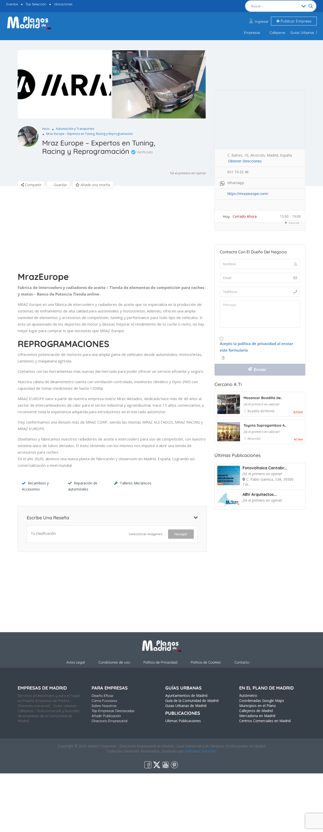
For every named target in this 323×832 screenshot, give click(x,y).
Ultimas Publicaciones (183, 720)
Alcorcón (254, 438)
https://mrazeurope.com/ (247, 193)
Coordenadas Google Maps (261, 700)
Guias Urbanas (302, 32)
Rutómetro (248, 695)
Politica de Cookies (206, 662)
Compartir (32, 184)
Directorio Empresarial (109, 721)
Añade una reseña (94, 184)
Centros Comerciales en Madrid (265, 720)
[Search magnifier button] (310, 6)
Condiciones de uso (114, 662)
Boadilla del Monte (261, 411)
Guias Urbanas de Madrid (185, 705)
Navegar (180, 534)
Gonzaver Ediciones (201, 751)
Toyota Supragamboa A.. (265, 425)
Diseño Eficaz (102, 695)
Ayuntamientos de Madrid (186, 695)
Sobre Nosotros (104, 705)
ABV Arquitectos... (260, 494)
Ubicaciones (63, 4)
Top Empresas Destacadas (113, 710)
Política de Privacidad (160, 662)
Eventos (12, 4)
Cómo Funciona (104, 700)
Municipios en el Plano (257, 705)
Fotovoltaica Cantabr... (265, 467)
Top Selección (35, 4)
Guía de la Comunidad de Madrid (192, 700)
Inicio (46, 129)
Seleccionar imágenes (146, 534)
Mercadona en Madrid (257, 715)
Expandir (294, 223)
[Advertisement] (112, 231)
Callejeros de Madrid (256, 710)
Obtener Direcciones (245, 161)
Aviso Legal (75, 662)
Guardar (60, 184)
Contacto (241, 662)
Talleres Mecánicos (135, 483)
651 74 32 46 (238, 171)
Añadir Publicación (106, 716)
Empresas (252, 32)
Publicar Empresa (295, 21)
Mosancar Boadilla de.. (263, 398)
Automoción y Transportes (75, 129)
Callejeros (277, 32)
